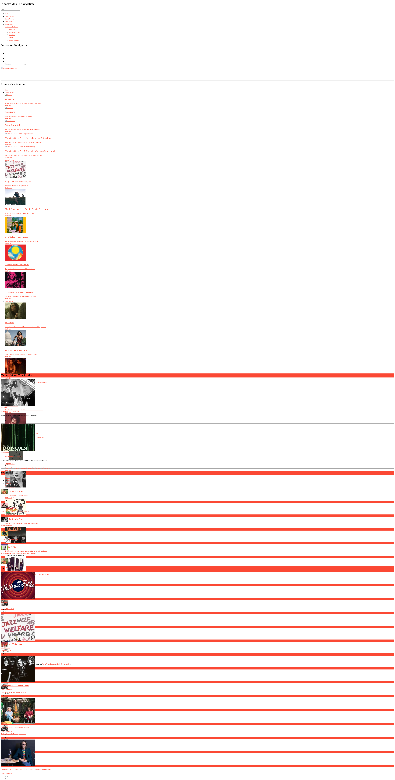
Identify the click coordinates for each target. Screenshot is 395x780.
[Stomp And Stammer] (9, 68)
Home (6, 14)
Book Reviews (9, 24)
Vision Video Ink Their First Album (15, 686)
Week (7, 481)
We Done (4, 602)
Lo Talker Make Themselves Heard (15, 728)
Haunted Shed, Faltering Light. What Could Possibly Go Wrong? (26, 769)
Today (7, 478)
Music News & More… (11, 27)
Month (8, 483)
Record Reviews (9, 19)
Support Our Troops (14, 32)
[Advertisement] (38, 74)
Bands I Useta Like (14, 40)
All (6, 486)
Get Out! (11, 37)
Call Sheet (12, 35)
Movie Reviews (9, 22)
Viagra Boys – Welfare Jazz (11, 644)
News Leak (12, 29)
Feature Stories (9, 16)
